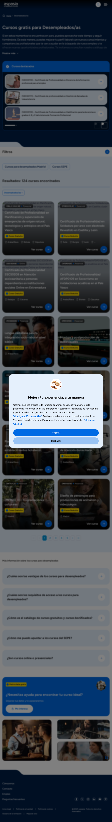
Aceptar (56, 432)
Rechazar (56, 440)
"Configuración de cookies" (27, 416)
